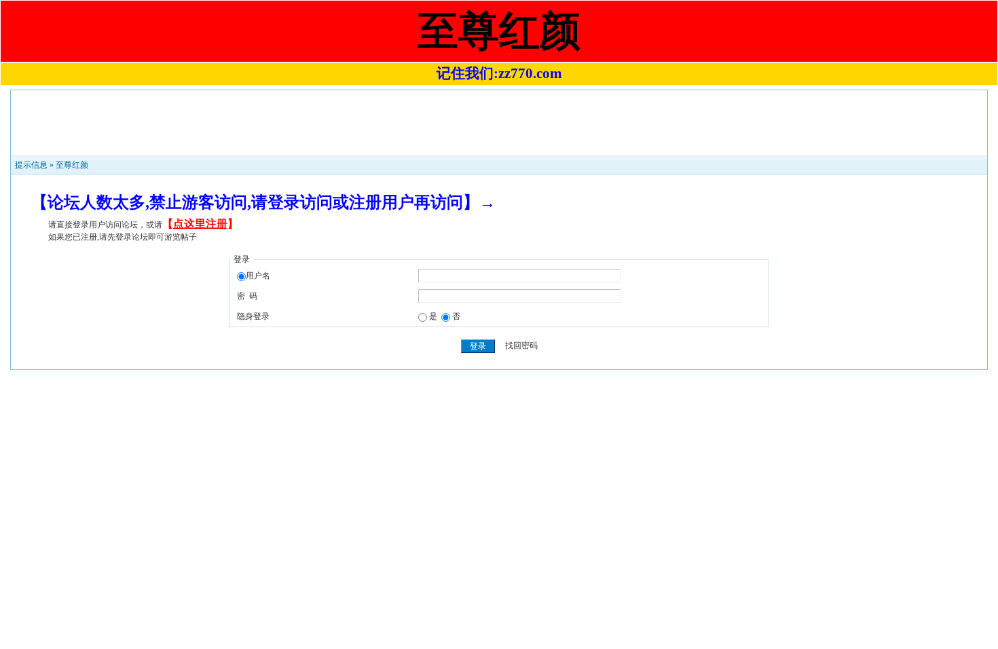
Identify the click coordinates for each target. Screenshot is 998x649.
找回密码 (521, 346)
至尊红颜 (72, 165)
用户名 (258, 275)
